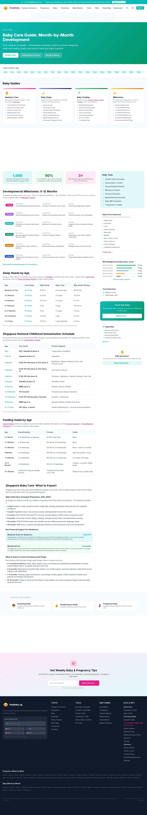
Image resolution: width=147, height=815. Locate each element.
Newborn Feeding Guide (15, 107)
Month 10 (70, 787)
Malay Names (105, 717)
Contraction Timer (82, 717)
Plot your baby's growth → (122, 279)
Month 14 (98, 787)
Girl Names (104, 710)
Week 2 (11, 775)
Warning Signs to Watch (15, 118)
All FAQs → (106, 342)
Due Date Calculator (82, 707)
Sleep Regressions (49, 113)
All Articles (128, 707)
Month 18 (126, 787)
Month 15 (105, 787)
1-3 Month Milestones (122, 107)
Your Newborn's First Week (16, 105)
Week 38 (109, 778)
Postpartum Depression (112, 247)
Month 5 (38, 787)
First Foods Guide (85, 113)
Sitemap (127, 760)
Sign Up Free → (118, 2)
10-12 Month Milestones (123, 115)
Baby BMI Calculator (113, 201)
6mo (45, 72)
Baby (55, 8)
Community (117, 8)
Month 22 (13, 790)
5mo (39, 72)
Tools (89, 8)
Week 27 (33, 778)
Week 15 (92, 775)
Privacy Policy (129, 748)
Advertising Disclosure (132, 757)
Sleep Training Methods (51, 115)
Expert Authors (129, 728)
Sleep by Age (47, 105)
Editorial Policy (129, 732)
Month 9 (63, 787)
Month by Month (52, 55)
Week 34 (81, 778)
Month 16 (112, 787)
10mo (73, 72)
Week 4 (23, 775)
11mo (80, 72)
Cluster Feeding (109, 229)
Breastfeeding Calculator (115, 197)
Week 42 (137, 778)
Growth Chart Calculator (115, 179)
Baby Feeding (83, 97)
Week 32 (68, 778)
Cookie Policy (129, 754)
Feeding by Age (84, 120)
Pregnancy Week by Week (13, 771)
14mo (102, 72)
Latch (106, 226)
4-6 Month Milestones (122, 110)
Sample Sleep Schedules (51, 110)
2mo (18, 72)
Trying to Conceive (29, 8)
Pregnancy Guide (130, 710)
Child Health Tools (111, 295)
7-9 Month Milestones (122, 113)
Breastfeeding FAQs (111, 335)
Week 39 (116, 778)
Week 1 (5, 775)
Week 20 (126, 775)
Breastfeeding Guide (86, 105)
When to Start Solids (86, 110)
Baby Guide (128, 713)
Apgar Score (108, 220)
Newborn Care (11, 97)
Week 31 (61, 778)
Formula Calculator (73, 424)
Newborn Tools (110, 292)
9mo (66, 72)
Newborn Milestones (122, 105)
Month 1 (12, 787)
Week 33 (74, 778)
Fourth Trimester (109, 244)
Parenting (65, 8)
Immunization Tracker (31, 55)
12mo (87, 72)
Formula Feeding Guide (87, 107)
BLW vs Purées (84, 118)
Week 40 (123, 778)
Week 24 (13, 778)
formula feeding (93, 100)
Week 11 (66, 775)
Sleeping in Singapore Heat (52, 120)
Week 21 (133, 775)
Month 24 (27, 790)
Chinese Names (105, 713)
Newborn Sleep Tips (14, 110)
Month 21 (6, 790)
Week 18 (112, 775)
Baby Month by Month (11, 783)
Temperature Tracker (113, 205)
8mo (59, 72)
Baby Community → (122, 363)
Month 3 (25, 787)
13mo (95, 72)
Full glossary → (108, 252)
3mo (25, 72)
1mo (12, 72)
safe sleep (16, 102)
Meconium (107, 232)
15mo (109, 72)
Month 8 (57, 787)
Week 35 (88, 778)
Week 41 (130, 778)
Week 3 (17, 775)
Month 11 (77, 787)
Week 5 (29, 775)
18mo (131, 72)
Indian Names (105, 720)
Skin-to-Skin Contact (111, 238)
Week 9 (53, 775)
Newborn (6, 787)
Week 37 (102, 778)
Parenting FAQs (130, 717)
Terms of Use (129, 751)
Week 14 (86, 775)
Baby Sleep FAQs (110, 333)
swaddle (49, 277)
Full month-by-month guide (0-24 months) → (21, 264)
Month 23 (20, 790)
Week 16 (99, 775)
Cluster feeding (8, 424)
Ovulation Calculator (82, 710)
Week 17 (106, 775)
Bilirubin (106, 235)
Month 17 (119, 787)
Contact (127, 741)
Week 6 (35, 775)
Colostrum (107, 223)
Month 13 (91, 787)
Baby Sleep (46, 97)
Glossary (127, 744)
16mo (117, 72)
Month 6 (44, 787)
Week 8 (47, 775)
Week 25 (19, 778)
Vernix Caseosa (109, 241)
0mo (5, 72)
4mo (32, 72)
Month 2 (18, 787)
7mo (52, 72)
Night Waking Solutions (51, 118)
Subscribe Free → (89, 683)
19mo (139, 72)
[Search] (127, 8)
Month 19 (133, 787)
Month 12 (84, 787)
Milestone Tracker (28, 198)
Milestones (118, 97)
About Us (127, 738)
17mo (124, 72)
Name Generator (106, 723)
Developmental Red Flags (124, 120)
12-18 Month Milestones (123, 118)
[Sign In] (133, 8)
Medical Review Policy (132, 735)
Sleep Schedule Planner (27, 279)
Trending (54, 729)
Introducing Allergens (86, 115)
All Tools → (79, 723)
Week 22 (139, 775)
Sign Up (140, 8)
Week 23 (6, 778)
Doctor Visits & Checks (15, 115)
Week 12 (73, 775)
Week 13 (79, 775)
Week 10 (60, 775)
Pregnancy (44, 8)
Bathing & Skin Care (13, 113)
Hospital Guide (129, 720)
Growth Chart (10, 55)
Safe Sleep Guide (49, 107)
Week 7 (41, 775)
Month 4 (31, 787)
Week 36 (95, 778)
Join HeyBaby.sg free (33, 2)
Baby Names (78, 8)
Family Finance (56, 720)
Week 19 (119, 775)
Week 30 (54, 778)
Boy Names (104, 707)
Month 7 (50, 787)
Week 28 (40, 778)
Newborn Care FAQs (111, 330)
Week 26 (26, 778)
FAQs (97, 8)
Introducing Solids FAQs (113, 338)
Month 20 (140, 787)
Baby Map (107, 8)
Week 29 (47, 778)
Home (5, 30)
